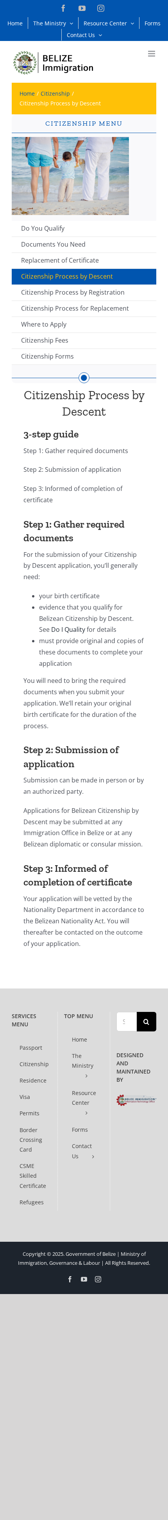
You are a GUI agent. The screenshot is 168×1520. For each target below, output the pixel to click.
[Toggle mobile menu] (152, 54)
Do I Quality (68, 629)
